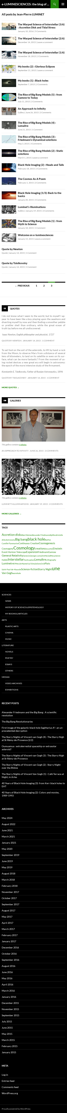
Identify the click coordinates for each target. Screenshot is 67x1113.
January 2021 (9, 842)
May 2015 (7, 1033)
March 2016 (8, 990)
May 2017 (7, 916)
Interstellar (16, 559)
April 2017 (7, 922)
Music (8, 639)
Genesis (26, 556)
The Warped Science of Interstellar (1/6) (41, 52)
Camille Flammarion (10, 543)
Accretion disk (11, 534)
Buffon (48, 540)
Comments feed (10, 1087)
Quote (5, 253)
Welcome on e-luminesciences (35, 235)
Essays (8, 664)
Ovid (43, 563)
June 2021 (7, 830)
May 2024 (7, 818)
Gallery (21, 112)
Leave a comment (45, 42)
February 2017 (10, 935)
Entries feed (8, 1080)
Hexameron (55, 556)
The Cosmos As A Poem (32, 178)
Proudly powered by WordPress (16, 1109)
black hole (36, 539)
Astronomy (10, 540)
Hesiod (48, 556)
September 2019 (10, 855)
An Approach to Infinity (32, 108)
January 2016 (9, 996)
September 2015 (10, 1015)
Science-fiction (29, 569)
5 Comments (40, 31)
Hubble (5, 560)
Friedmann (43, 552)
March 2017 (8, 929)
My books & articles (16, 613)
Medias (5, 677)
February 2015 (10, 1046)
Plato (47, 563)
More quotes (10, 387)
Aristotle (59, 535)
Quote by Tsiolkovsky (14, 263)
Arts (4, 620)
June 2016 (7, 972)
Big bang (21, 539)
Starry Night (45, 569)
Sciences (6, 594)
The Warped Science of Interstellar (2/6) (41, 38)
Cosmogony (7, 548)
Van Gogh (7, 573)
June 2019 (7, 861)
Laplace (31, 560)
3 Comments (36, 143)
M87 (13, 563)
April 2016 (7, 984)
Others (9, 670)
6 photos (22, 444)
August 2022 (8, 824)
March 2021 (8, 836)
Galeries (15, 400)
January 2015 (9, 1052)
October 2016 (9, 953)
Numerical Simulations (31, 563)
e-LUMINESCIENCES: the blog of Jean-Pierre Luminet (26, 4)
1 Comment (37, 129)
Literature (8, 645)
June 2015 (7, 1027)
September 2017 (10, 904)
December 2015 (10, 1002)
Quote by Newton (12, 249)
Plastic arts (11, 626)
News (8, 601)
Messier (18, 563)
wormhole (17, 573)
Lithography (51, 560)
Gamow (52, 552)
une (56, 568)
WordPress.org (10, 1093)
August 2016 (8, 965)
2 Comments (43, 56)
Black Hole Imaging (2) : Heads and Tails (41, 164)
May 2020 (7, 848)
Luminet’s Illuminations (32, 206)
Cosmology (24, 547)
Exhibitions (11, 689)
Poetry (9, 658)
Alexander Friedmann (40, 535)
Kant (26, 560)
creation (39, 548)
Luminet (7, 563)
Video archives (13, 683)
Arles (4, 540)
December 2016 (10, 947)
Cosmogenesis (47, 543)
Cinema (9, 632)
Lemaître (40, 559)
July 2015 (7, 1021)
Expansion (32, 552)
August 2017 (8, 910)
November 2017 (10, 892)
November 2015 (10, 1009)
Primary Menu (63, 4)
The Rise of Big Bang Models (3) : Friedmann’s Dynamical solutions (37, 138)
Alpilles (52, 535)
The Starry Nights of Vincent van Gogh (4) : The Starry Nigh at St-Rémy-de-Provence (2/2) (33, 738)
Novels (9, 651)
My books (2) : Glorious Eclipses (36, 66)
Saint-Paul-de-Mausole (11, 569)
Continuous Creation (29, 543)
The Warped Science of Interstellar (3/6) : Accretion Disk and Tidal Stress (41, 26)
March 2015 (8, 1039)
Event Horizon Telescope (14, 552)
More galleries (11, 513)
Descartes (48, 549)
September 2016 (10, 959)
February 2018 (10, 885)
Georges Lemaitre (37, 556)
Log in (5, 1074)
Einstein (57, 548)
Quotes (15, 308)
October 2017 (9, 898)
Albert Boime (26, 535)
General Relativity (12, 555)
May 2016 (7, 978)
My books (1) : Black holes (33, 80)
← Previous (22, 285)
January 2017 (9, 941)
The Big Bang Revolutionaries (17, 721)
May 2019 (7, 867)
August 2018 (8, 873)
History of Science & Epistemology (24, 607)
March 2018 (8, 879)
